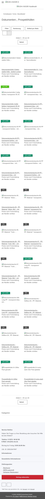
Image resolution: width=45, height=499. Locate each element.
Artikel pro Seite (33, 28)
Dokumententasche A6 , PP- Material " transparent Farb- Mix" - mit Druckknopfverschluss (33, 208)
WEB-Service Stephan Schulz (28, 496)
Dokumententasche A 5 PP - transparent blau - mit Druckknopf (33, 105)
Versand (25, 489)
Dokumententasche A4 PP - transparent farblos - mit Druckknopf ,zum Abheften (33, 174)
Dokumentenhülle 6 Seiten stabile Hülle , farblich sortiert (11, 71)
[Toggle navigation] (3, 1)
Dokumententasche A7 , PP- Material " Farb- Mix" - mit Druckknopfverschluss (11, 277)
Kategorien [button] (6, 413)
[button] (44, 2)
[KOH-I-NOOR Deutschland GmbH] (12, 2)
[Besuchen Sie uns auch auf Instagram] (9, 484)
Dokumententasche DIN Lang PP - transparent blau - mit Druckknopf (11, 311)
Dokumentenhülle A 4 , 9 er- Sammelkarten (33, 71)
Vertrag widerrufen (22, 477)
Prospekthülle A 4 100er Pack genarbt (9, 380)
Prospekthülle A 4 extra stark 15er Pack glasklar (33, 380)
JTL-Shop (16, 496)
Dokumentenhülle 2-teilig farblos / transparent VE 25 (10, 105)
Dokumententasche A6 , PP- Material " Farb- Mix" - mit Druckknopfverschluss (11, 243)
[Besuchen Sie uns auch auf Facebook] (4, 484)
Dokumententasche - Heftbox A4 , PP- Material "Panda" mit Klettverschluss (33, 346)
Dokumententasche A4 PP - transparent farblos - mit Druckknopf (11, 139)
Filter (6, 28)
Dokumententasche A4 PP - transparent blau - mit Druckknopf (33, 139)
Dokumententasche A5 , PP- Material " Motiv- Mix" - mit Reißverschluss (11, 208)
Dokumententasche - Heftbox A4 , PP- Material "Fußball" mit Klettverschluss (11, 346)
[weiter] (41, 42)
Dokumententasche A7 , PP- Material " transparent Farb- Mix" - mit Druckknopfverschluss (33, 243)
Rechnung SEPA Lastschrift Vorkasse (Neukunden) (10, 470)
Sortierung (17, 28)
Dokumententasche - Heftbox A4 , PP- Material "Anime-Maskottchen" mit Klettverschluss (32, 311)
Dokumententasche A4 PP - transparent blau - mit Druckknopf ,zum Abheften (11, 174)
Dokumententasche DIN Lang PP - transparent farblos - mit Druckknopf (32, 277)
